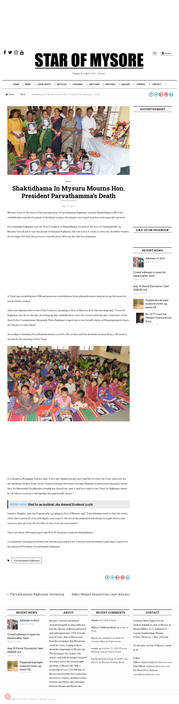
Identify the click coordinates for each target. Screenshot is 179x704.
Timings (140, 84)
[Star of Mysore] (89, 65)
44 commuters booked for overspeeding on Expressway (107, 639)
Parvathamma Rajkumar (27, 560)
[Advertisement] (89, 24)
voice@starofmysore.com (146, 674)
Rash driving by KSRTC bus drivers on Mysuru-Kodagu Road (109, 660)
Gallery (125, 84)
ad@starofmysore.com (158, 666)
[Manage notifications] (7, 696)
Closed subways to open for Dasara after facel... (149, 274)
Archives (110, 84)
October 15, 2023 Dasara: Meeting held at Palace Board (109, 650)
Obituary (94, 84)
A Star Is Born (109, 620)
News (28, 84)
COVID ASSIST (44, 84)
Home (16, 84)
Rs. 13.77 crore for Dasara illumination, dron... (158, 317)
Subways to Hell (155, 258)
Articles (62, 84)
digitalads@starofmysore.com (156, 662)
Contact (157, 84)
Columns (78, 84)
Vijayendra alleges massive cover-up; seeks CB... (157, 303)
